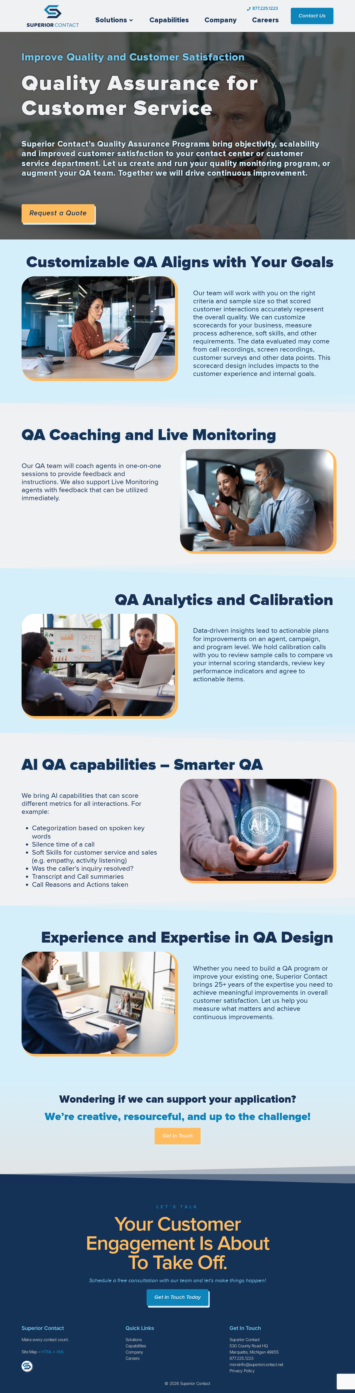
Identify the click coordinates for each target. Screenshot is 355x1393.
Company (134, 1352)
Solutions (134, 1339)
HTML (46, 1351)
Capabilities (136, 1345)
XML (60, 1351)
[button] (115, 20)
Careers (132, 1358)
